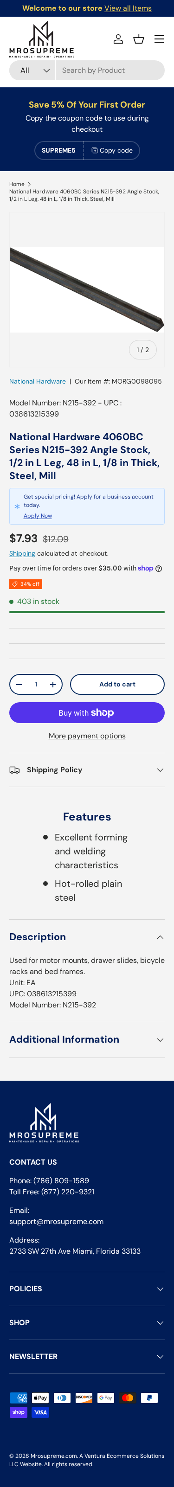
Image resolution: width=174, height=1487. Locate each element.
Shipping (22, 553)
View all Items (128, 8)
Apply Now (38, 515)
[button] (139, 39)
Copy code (116, 150)
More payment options (87, 736)
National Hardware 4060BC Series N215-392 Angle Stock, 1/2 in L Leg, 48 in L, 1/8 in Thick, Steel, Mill (84, 195)
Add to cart (117, 684)
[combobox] (87, 70)
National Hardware (37, 381)
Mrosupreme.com (54, 1456)
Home (17, 184)
